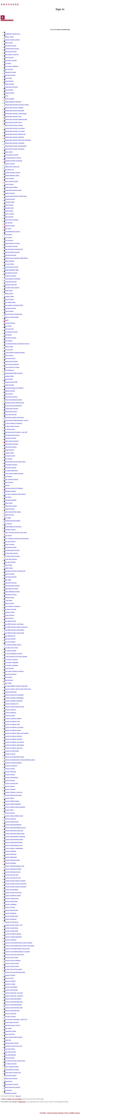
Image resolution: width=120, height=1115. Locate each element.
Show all (18, 1096)
